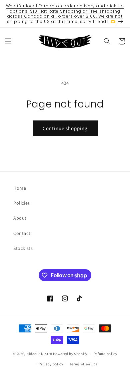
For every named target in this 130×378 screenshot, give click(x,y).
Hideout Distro (39, 353)
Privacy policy (51, 364)
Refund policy (105, 353)
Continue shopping (65, 128)
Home (19, 188)
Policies (21, 203)
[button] (8, 41)
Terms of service (84, 364)
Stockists (23, 248)
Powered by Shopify (70, 353)
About (20, 218)
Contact (21, 233)
